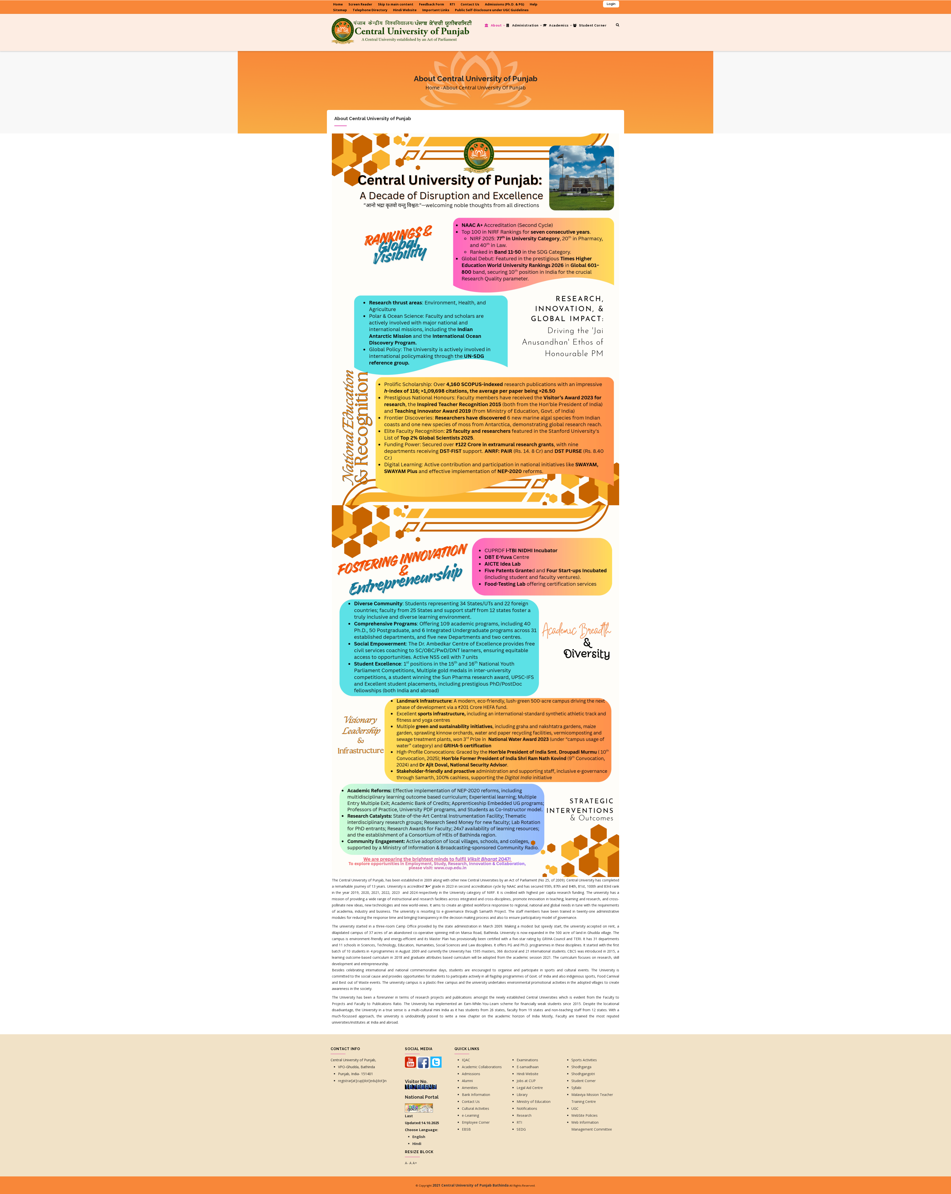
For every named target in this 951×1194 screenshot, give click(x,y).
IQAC (466, 1060)
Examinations (527, 1060)
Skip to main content (395, 4)
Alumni (467, 1080)
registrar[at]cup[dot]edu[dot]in (362, 1080)
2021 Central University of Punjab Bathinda (470, 1185)
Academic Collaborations (482, 1066)
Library (522, 1094)
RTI (452, 4)
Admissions (471, 1073)
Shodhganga (581, 1066)
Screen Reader (360, 4)
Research (524, 1115)
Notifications (527, 1108)
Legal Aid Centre (530, 1087)
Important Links (435, 10)
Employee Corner (476, 1122)
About (496, 25)
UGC (575, 1108)
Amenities (470, 1087)
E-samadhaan (528, 1066)
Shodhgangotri (583, 1073)
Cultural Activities (475, 1108)
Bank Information (476, 1094)
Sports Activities (584, 1060)
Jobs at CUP (526, 1080)
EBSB (466, 1129)
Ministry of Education (534, 1101)
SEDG (521, 1129)
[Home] (401, 24)
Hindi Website (405, 10)
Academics (559, 25)
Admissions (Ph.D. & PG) (504, 4)
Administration (525, 25)
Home (338, 4)
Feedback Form (431, 4)
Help (533, 4)
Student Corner (592, 25)
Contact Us (470, 4)
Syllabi (576, 1087)
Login (611, 4)
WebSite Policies (584, 1115)
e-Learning (470, 1115)
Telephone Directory (370, 10)
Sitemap (340, 10)
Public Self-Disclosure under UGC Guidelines (491, 10)
